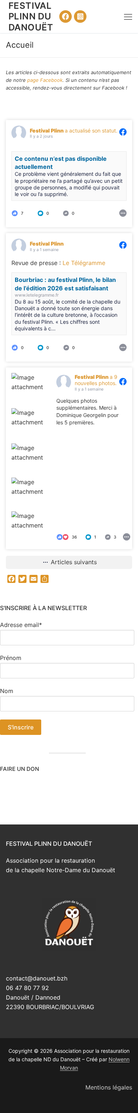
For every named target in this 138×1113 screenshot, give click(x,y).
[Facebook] (65, 16)
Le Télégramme (84, 263)
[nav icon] (128, 16)
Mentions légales (108, 1087)
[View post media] (28, 390)
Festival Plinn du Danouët (30, 16)
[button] (49, 213)
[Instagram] (80, 16)
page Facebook (45, 80)
